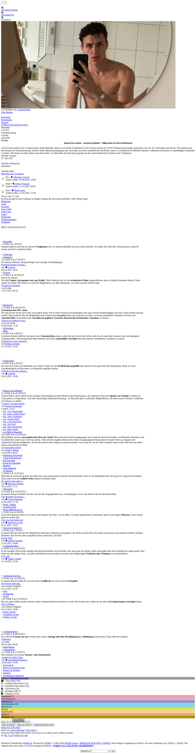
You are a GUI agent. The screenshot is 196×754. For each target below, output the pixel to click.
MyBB (47, 743)
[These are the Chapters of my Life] (7, 722)
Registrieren (6, 120)
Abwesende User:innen (44, 725)
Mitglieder (5, 201)
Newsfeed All (7, 15)
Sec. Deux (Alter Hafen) (14, 414)
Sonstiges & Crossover (13, 675)
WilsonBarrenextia (19, 678)
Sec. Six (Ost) (9, 424)
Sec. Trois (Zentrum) (12, 416)
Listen (4, 214)
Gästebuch (6, 639)
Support (6, 272)
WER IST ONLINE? (11, 727)
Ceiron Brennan (17, 730)
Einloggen (5, 117)
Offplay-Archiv (10, 617)
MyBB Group (71, 743)
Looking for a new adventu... (14, 341)
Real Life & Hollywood (14, 667)
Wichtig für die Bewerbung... (14, 371)
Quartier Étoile (9, 507)
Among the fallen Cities (12, 657)
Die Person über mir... (11, 583)
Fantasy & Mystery (11, 670)
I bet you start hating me (12, 520)
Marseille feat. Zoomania (12, 174)
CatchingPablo (23, 109)
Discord (4, 122)
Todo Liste (6, 212)
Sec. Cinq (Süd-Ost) (12, 421)
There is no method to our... (13, 320)
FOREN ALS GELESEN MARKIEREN (73, 746)
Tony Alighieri (7, 604)
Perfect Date (6, 538)
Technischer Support (10, 285)
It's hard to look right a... (12, 481)
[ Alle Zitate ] (31, 730)
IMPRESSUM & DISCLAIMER (95, 743)
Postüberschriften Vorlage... (13, 265)
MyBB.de (27, 743)
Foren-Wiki (6, 209)
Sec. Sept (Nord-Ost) (12, 427)
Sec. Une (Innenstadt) (13, 411)
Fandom (6, 673)
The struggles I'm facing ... (13, 496)
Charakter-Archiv (11, 614)
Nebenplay (8, 489)
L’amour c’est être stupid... (13, 403)
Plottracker (6, 217)
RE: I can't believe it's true (16, 735)
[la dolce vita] (10, 722)
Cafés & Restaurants (12, 458)
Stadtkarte (5, 222)
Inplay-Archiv (9, 612)
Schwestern (8, 665)
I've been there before (11, 447)
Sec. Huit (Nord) (10, 429)
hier (85, 199)
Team (3, 204)
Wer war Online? (25, 725)
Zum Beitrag (7, 112)
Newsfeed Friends (9, 10)
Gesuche (5, 206)
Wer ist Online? (8, 725)
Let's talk (5, 556)
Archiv (6, 596)
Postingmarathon (8, 219)
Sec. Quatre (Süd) (11, 419)
